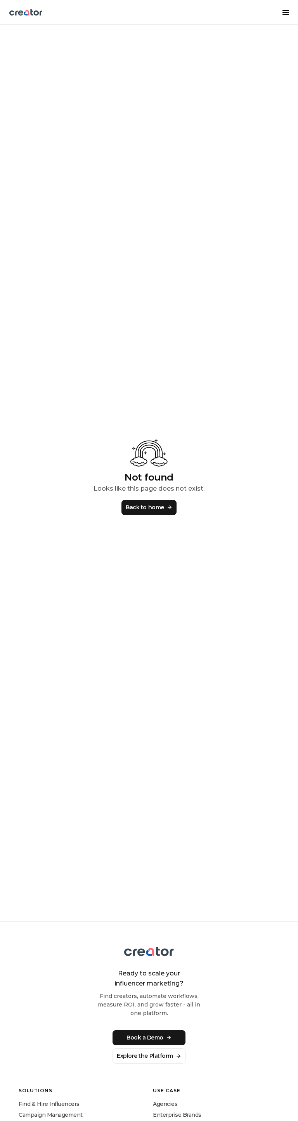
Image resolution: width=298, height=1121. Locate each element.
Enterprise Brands (177, 1114)
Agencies (165, 1103)
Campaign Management (51, 1114)
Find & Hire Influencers (49, 1103)
